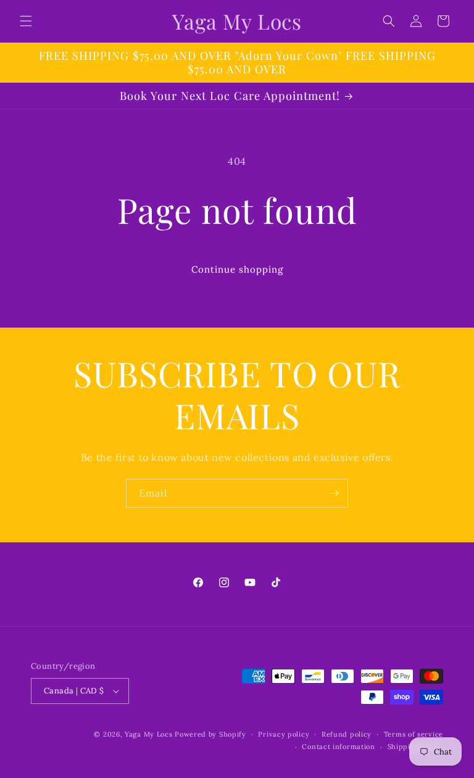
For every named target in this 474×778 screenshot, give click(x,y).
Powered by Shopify (210, 734)
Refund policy (347, 734)
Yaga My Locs (148, 734)
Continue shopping (237, 269)
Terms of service (413, 734)
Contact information (338, 746)
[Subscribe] (333, 493)
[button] (26, 21)
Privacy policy (283, 734)
